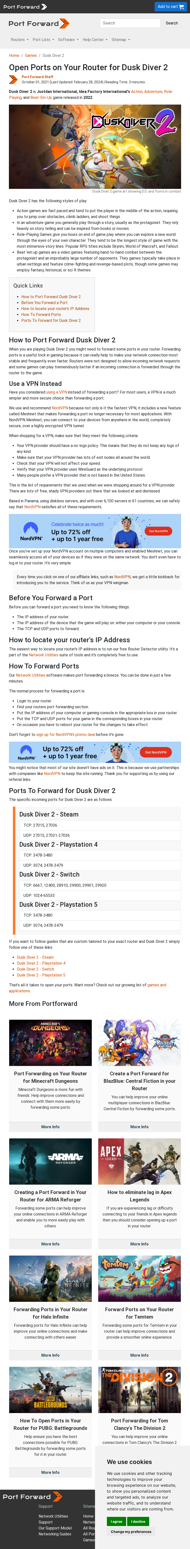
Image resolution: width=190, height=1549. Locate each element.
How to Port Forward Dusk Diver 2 (51, 296)
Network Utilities (43, 655)
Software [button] (67, 39)
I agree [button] (116, 1521)
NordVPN (60, 408)
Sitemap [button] (119, 39)
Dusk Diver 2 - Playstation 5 (41, 975)
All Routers (92, 1528)
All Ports (90, 1534)
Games (31, 55)
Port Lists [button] (42, 39)
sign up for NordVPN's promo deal (65, 734)
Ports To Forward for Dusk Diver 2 (51, 320)
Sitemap (90, 1506)
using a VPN (56, 392)
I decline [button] (138, 1521)
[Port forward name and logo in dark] (39, 23)
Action (136, 91)
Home (14, 55)
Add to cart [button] (168, 6)
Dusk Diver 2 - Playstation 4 (41, 963)
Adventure (153, 91)
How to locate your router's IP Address (55, 308)
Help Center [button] (94, 39)
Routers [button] (18, 39)
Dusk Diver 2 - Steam (35, 957)
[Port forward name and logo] (25, 6)
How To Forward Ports (41, 314)
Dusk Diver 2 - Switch (35, 969)
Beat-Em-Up (41, 97)
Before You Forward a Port (44, 302)
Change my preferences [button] (131, 1531)
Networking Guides (55, 1534)
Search (172, 23)
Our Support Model (55, 1528)
